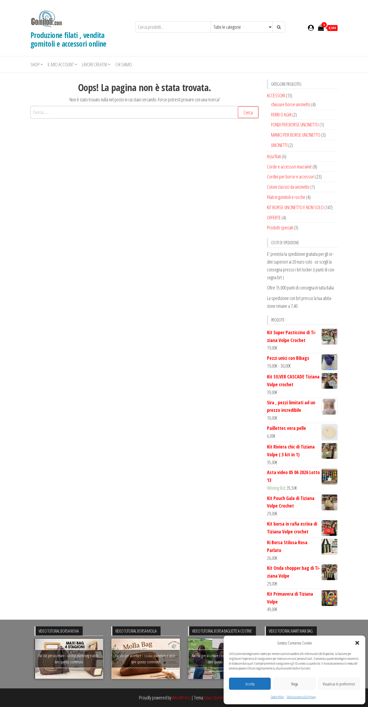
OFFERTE (274, 217)
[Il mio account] (311, 27)
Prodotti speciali (280, 227)
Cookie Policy (277, 697)
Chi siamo (123, 64)
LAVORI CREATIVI (94, 64)
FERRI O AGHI (281, 114)
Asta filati (274, 156)
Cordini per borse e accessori (290, 176)
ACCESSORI (276, 95)
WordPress (181, 697)
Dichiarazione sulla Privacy (301, 697)
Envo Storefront (216, 697)
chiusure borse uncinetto (290, 104)
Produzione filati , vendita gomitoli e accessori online (68, 39)
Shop (35, 64)
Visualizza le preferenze (339, 684)
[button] (357, 643)
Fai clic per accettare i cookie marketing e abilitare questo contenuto (69, 658)
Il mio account (61, 64)
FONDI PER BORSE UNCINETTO (295, 124)
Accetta (250, 684)
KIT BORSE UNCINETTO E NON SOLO (295, 207)
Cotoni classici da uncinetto (288, 187)
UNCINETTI (279, 145)
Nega (294, 684)
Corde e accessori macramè (289, 166)
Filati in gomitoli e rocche (286, 197)
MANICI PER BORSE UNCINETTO (295, 135)
